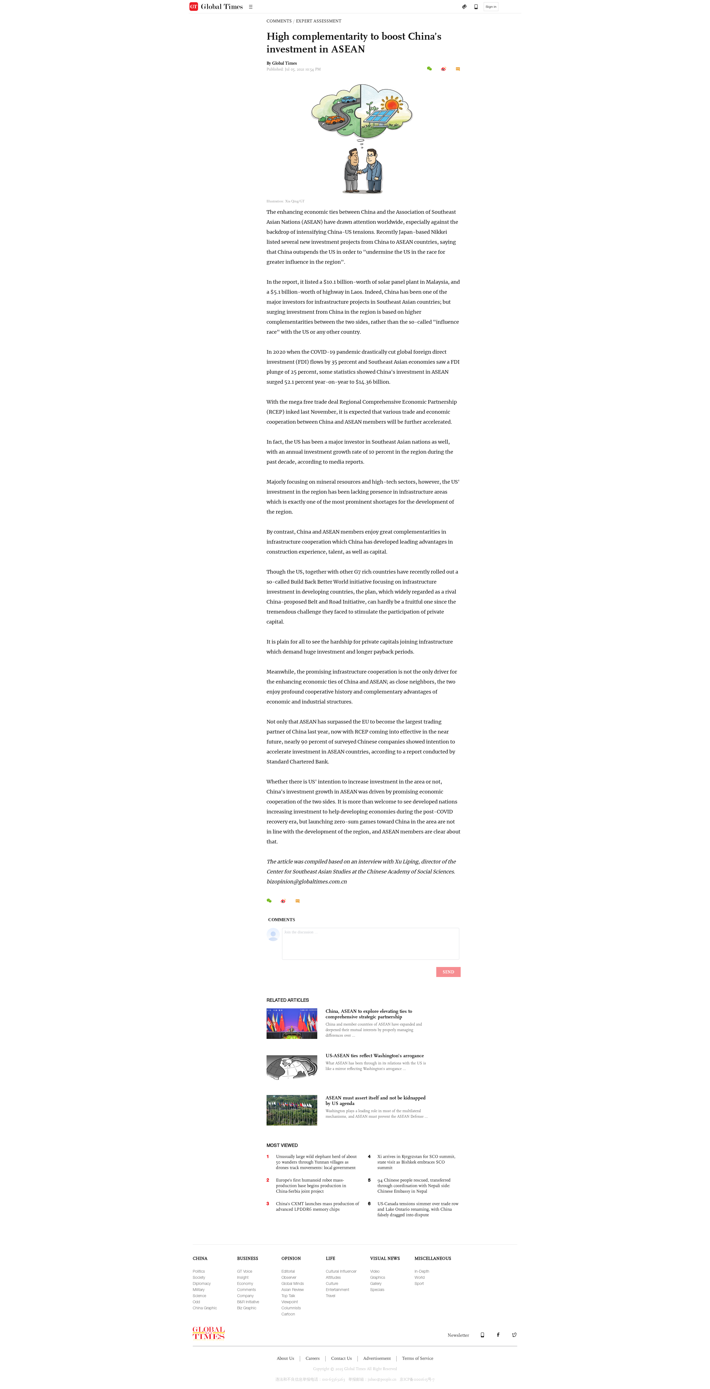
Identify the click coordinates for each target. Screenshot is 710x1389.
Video (375, 1271)
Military (198, 1289)
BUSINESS (247, 1258)
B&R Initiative (248, 1301)
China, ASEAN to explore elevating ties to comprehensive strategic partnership (369, 1014)
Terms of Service (417, 1358)
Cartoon (288, 1314)
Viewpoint (290, 1301)
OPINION (291, 1258)
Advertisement (377, 1358)
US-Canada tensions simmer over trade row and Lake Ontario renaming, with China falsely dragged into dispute (417, 1209)
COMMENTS (279, 21)
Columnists (291, 1307)
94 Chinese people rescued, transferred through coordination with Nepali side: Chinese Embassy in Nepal (414, 1185)
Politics (199, 1271)
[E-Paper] (464, 7)
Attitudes (333, 1277)
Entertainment (337, 1289)
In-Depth (422, 1271)
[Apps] (473, 7)
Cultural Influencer (341, 1271)
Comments (246, 1289)
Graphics (377, 1277)
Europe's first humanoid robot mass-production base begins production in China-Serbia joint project (311, 1185)
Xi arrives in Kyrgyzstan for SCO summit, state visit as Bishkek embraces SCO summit (416, 1162)
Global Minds (293, 1283)
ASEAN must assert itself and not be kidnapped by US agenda (376, 1100)
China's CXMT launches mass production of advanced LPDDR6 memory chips (317, 1206)
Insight (242, 1277)
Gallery (375, 1283)
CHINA (200, 1258)
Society (199, 1277)
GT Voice (244, 1271)
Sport (419, 1283)
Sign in (491, 7)
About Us (285, 1358)
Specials (377, 1289)
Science (199, 1295)
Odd (196, 1301)
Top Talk (288, 1295)
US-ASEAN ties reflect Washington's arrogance (375, 1056)
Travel (330, 1295)
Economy (245, 1283)
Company (245, 1295)
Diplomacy (202, 1283)
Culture (332, 1283)
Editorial (288, 1271)
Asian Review (293, 1289)
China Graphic (205, 1307)
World (420, 1277)
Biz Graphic (246, 1307)
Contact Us (341, 1358)
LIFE (330, 1258)
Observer (289, 1277)
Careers (313, 1358)
